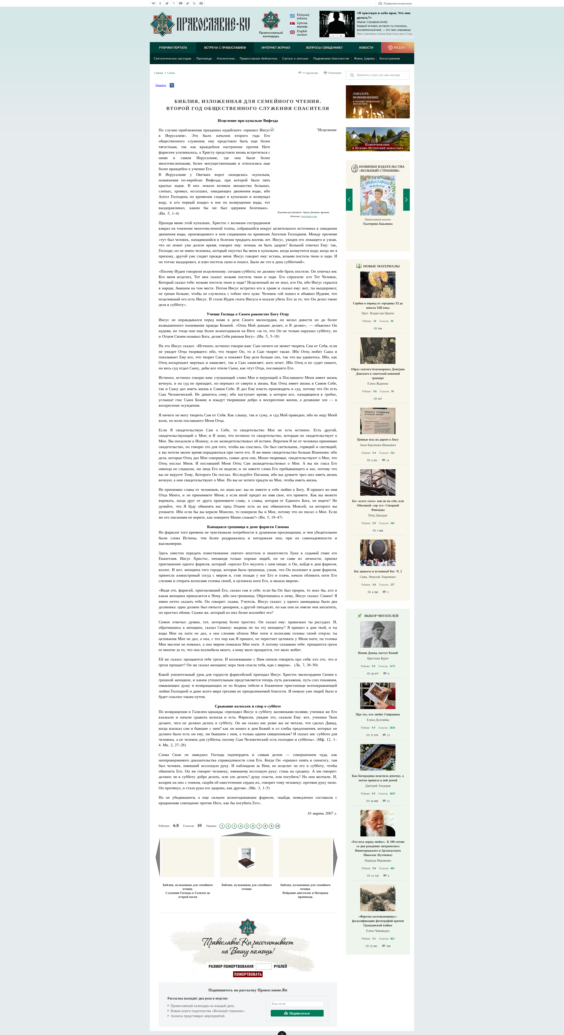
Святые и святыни (295, 58)
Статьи (171, 72)
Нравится (161, 85)
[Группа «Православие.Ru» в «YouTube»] (180, 3)
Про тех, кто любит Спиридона (378, 714)
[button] (333, 36)
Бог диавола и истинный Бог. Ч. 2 (378, 571)
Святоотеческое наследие (172, 58)
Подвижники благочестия (331, 58)
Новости (366, 47)
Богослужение (390, 58)
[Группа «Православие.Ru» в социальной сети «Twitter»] (167, 3)
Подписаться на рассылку (398, 3)
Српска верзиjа (302, 24)
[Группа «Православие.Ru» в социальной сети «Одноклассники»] (160, 3)
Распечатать (334, 72)
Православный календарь (271, 34)
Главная (158, 72)
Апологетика (226, 58)
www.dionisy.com (309, 216)
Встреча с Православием (225, 47)
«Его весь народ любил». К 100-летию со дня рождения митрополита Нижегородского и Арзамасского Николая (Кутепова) (377, 848)
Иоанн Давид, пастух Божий (378, 652)
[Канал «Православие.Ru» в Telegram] (187, 3)
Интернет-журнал (276, 47)
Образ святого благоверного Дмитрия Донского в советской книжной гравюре (378, 373)
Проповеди (204, 58)
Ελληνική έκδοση (303, 16)
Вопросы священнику (324, 47)
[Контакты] (201, 3)
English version (302, 32)
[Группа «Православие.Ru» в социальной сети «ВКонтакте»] (153, 3)
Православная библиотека (258, 58)
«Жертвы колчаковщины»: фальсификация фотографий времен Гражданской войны (378, 920)
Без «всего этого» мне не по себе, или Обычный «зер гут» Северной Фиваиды (378, 505)
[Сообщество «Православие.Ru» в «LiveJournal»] (174, 3)
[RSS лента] (194, 3)
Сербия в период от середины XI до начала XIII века (378, 305)
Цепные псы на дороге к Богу (378, 439)
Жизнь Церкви (364, 58)
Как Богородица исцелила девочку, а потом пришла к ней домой (378, 777)
